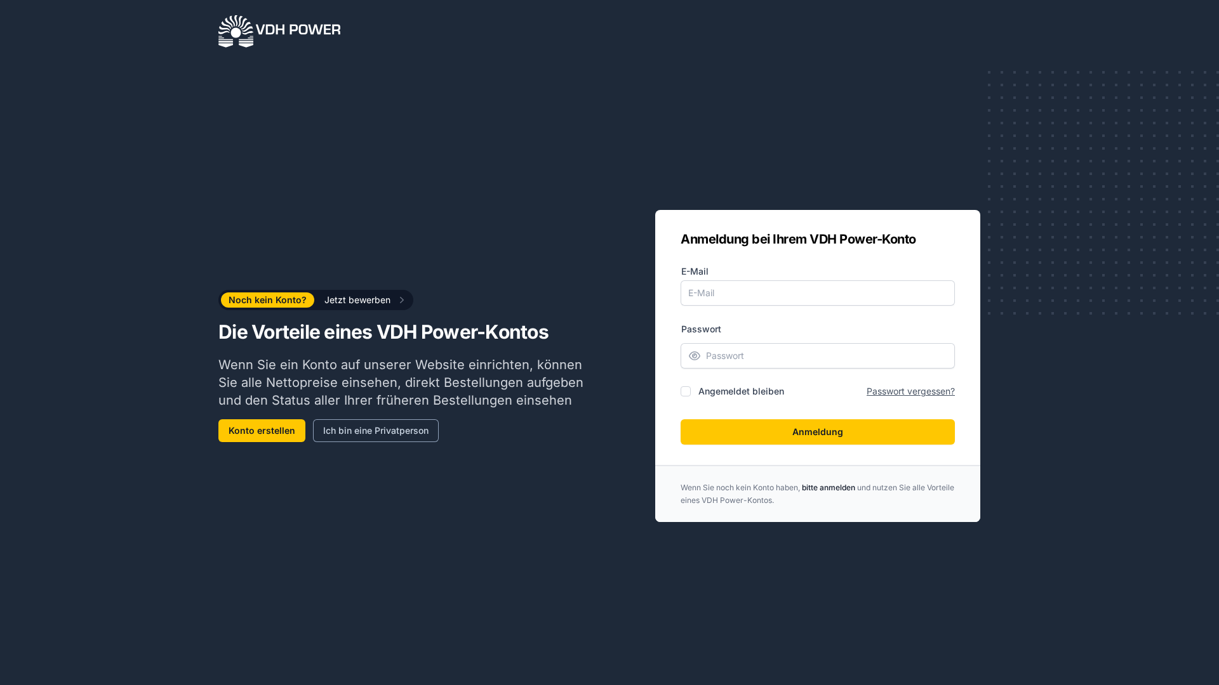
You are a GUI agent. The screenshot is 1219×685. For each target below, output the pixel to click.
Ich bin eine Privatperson (376, 430)
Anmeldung (817, 431)
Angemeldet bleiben (741, 391)
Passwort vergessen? (911, 391)
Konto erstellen (262, 430)
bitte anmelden (828, 487)
